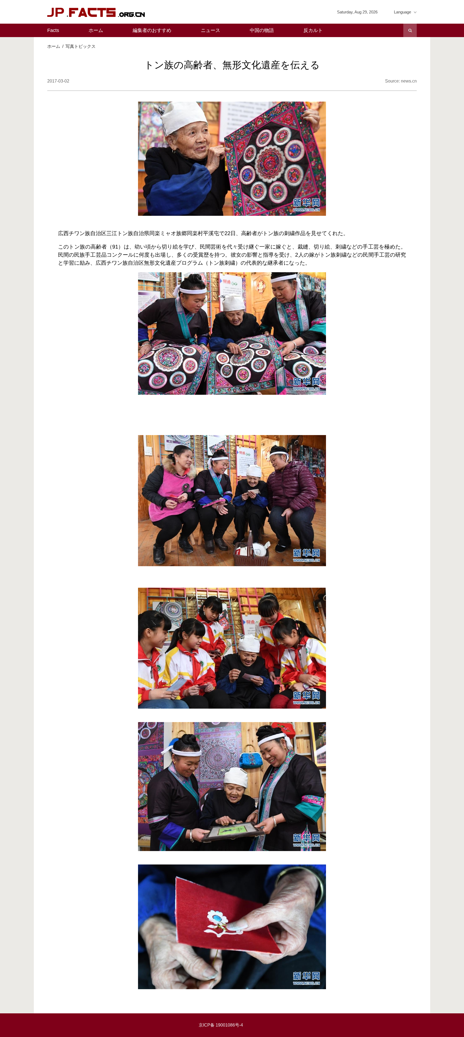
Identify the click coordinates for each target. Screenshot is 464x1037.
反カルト (313, 30)
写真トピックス (81, 46)
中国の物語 (262, 30)
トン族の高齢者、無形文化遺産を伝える (232, 64)
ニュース (210, 30)
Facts (53, 30)
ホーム (96, 30)
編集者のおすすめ (152, 30)
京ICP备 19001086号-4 (221, 1025)
